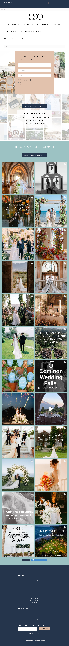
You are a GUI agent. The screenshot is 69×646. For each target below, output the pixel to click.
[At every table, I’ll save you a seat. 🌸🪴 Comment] (18, 376)
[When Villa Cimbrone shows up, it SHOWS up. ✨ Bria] (18, 178)
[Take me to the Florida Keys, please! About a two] (51, 211)
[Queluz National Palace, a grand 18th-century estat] (51, 277)
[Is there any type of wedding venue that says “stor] (51, 442)
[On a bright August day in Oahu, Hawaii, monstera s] (18, 310)
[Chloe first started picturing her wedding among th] (18, 343)
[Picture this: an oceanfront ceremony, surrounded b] (18, 508)
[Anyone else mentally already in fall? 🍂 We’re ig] (51, 244)
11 (20, 87)
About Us (57, 24)
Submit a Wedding (57, 5)
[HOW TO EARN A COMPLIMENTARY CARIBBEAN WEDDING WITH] (18, 541)
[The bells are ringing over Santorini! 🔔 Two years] (51, 178)
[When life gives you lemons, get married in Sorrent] (18, 244)
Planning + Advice (43, 24)
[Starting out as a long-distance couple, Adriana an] (51, 475)
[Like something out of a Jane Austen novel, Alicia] (51, 310)
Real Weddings (13, 24)
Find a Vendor (43, 2)
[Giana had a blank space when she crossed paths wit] (18, 475)
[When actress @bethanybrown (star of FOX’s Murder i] (18, 211)
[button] (29, 633)
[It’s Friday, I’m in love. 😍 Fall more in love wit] (18, 442)
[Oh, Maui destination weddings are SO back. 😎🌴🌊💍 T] (51, 541)
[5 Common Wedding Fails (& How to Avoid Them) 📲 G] (51, 376)
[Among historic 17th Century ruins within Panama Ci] (51, 508)
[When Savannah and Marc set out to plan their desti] (18, 277)
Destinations (28, 24)
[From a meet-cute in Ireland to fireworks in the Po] (18, 409)
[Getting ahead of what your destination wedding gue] (51, 343)
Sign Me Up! (44, 628)
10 (20, 85)
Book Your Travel (57, 2)
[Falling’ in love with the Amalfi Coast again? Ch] (51, 409)
